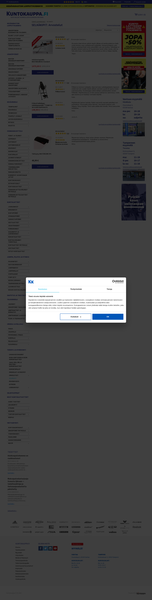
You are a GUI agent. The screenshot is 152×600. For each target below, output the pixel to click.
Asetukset (74, 317)
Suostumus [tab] (42, 289)
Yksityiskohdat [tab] (76, 289)
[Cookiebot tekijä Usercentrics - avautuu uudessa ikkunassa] (114, 281)
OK (108, 317)
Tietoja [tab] (109, 289)
